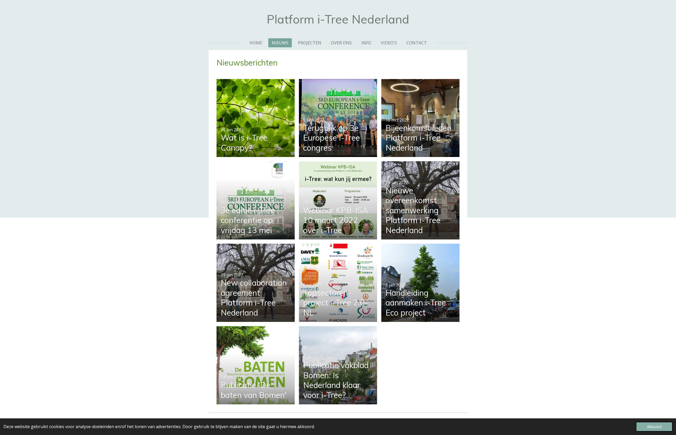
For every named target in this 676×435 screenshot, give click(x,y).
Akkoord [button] (654, 426)
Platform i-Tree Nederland (338, 19)
